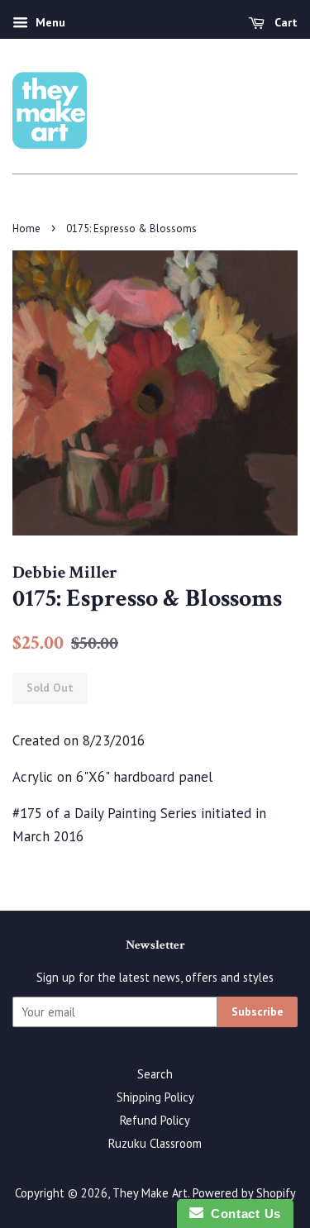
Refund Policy (155, 1120)
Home (26, 228)
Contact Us (242, 1214)
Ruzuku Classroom (155, 1143)
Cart (284, 22)
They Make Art (150, 1193)
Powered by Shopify (244, 1193)
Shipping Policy (155, 1097)
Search (155, 1074)
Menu (48, 22)
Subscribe (257, 1011)
